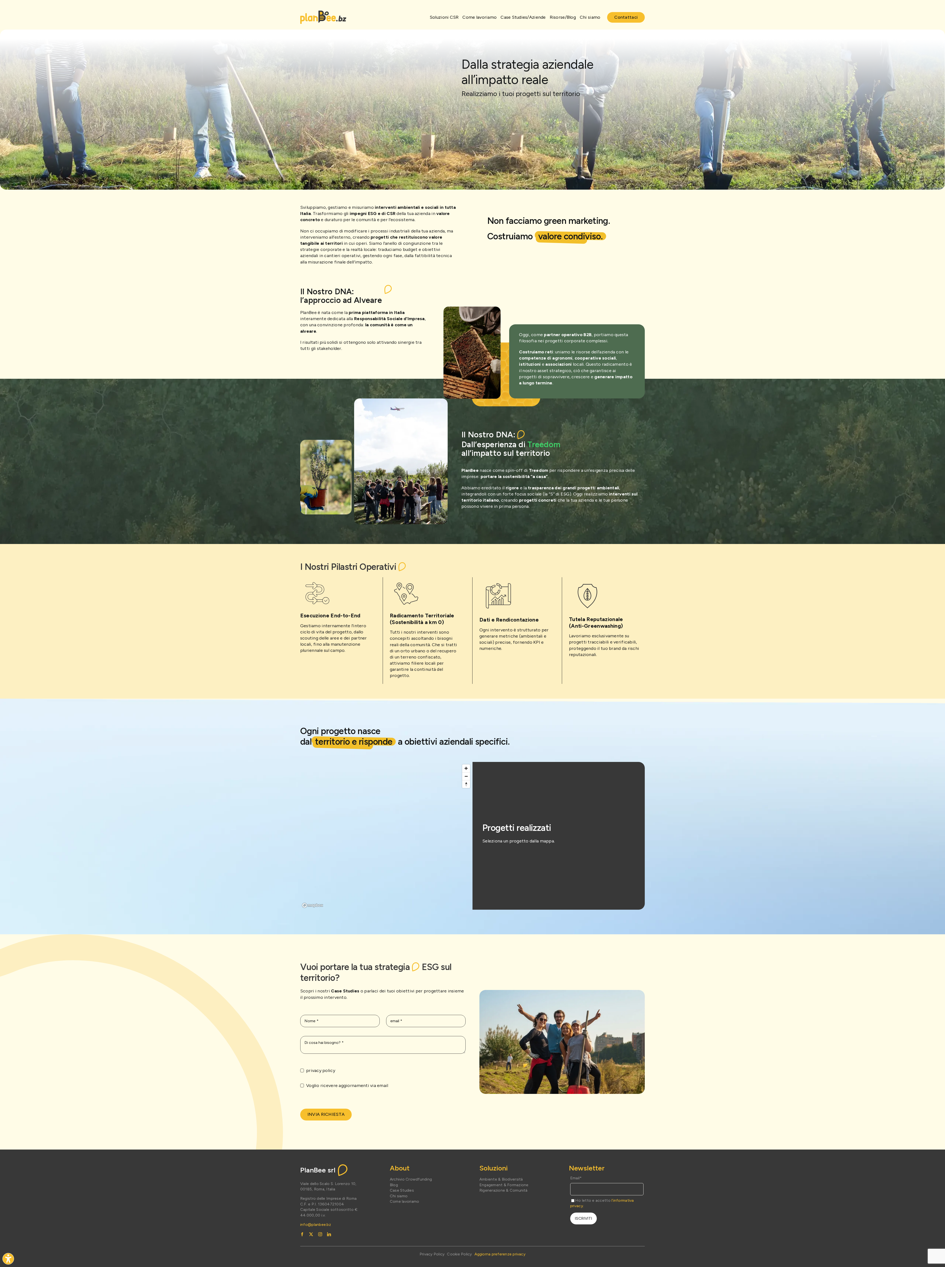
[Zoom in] (466, 768)
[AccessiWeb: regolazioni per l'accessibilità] (8, 1259)
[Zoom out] (466, 776)
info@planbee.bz (315, 1224)
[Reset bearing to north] (466, 784)
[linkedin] (329, 1234)
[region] (386, 836)
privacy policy (320, 1070)
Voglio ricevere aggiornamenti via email (347, 1085)
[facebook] (302, 1234)
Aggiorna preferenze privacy (499, 1254)
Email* (576, 1178)
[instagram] (320, 1234)
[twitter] (311, 1234)
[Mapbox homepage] (312, 905)
